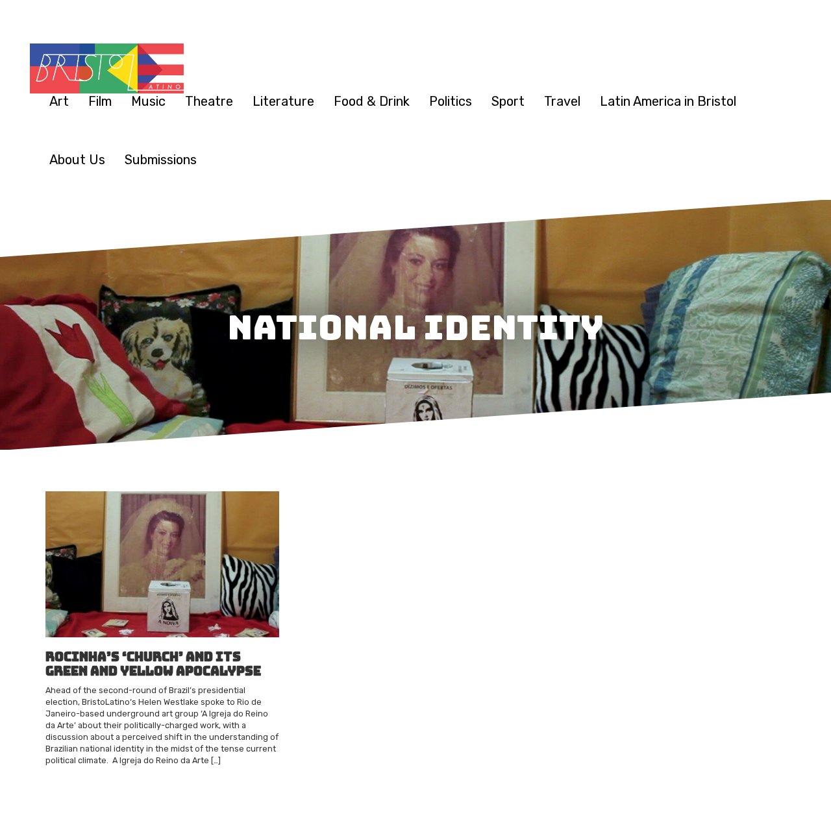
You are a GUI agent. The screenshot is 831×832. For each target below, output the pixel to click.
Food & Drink (372, 101)
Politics (450, 101)
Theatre (209, 101)
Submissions (161, 159)
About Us (77, 159)
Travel (562, 101)
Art (59, 101)
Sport (508, 101)
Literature (283, 101)
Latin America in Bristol (668, 101)
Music (148, 101)
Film (100, 101)
